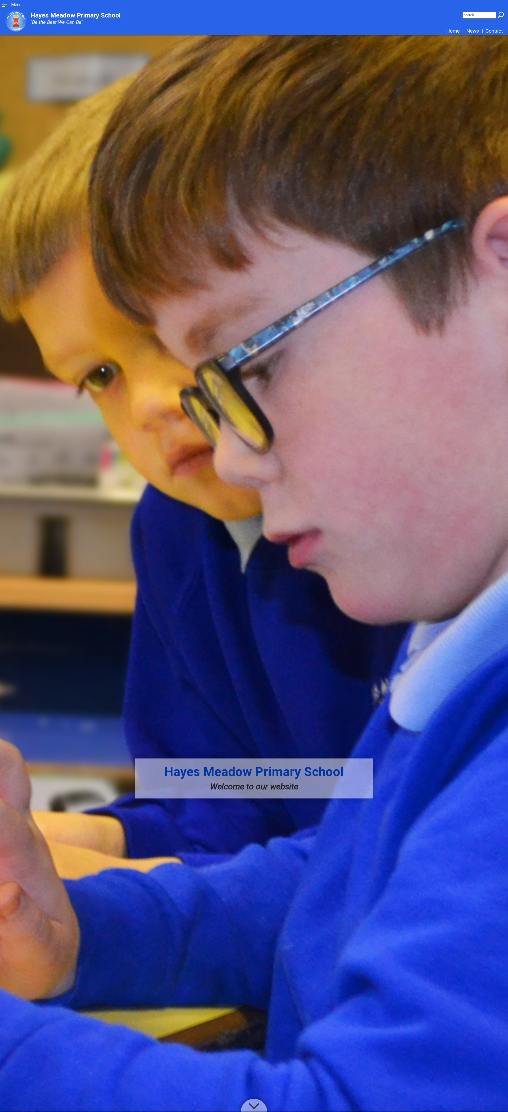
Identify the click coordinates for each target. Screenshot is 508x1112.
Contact (494, 31)
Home (453, 31)
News (472, 31)
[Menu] (4, 6)
